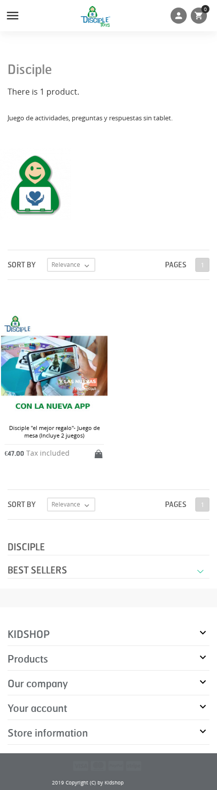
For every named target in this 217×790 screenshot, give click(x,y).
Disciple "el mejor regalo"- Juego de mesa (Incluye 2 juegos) (54, 431)
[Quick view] (100, 525)
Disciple (26, 547)
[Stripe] (133, 765)
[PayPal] (116, 765)
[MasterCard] (98, 765)
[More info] (117, 525)
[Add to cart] (99, 452)
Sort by (22, 264)
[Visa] (80, 765)
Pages (175, 264)
